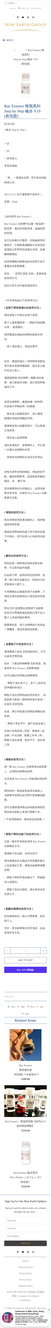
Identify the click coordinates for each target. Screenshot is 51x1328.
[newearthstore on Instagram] (28, 17)
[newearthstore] (25, 28)
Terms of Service (25, 1267)
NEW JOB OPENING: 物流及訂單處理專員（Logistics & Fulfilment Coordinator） (25, 1296)
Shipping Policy (25, 1286)
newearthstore (18, 1308)
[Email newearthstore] (33, 17)
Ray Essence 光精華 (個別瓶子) (27, 996)
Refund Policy (25, 1273)
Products (20, 50)
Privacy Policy (25, 1279)
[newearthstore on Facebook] (18, 17)
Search (26, 1261)
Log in (12, 8)
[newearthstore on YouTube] (23, 17)
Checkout (36, 8)
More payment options (25, 977)
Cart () (24, 8)
